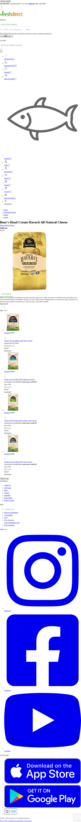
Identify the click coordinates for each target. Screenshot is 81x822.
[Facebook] (42, 688)
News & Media (9, 525)
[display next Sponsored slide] (4, 307)
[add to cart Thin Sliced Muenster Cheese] (5, 374)
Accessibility (8, 515)
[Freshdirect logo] (11, 15)
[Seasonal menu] (11, 204)
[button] (40, 262)
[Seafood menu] (10, 159)
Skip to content (5, 1)
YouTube (7, 751)
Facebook (7, 690)
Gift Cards (7, 488)
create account (15, 45)
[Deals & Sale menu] (14, 59)
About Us (7, 485)
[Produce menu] (10, 72)
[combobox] (14, 30)
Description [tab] (6, 294)
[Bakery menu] (10, 178)
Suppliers (7, 495)
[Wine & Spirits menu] (15, 198)
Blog (5, 490)
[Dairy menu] (9, 165)
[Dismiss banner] (1, 6)
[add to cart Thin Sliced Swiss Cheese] (5, 456)
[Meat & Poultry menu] (15, 79)
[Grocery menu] (10, 192)
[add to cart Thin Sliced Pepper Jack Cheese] (5, 415)
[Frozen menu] (10, 185)
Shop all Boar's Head (7, 225)
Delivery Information (11, 513)
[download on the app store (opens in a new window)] (42, 784)
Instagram (7, 611)
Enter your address (9, 24)
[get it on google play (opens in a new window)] (42, 807)
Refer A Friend (9, 500)
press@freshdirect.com (11, 523)
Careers (6, 493)
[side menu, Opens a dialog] (2, 9)
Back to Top (4, 478)
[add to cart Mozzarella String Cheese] (5, 335)
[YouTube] (42, 748)
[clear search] (27, 29)
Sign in (3, 45)
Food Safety (8, 498)
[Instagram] (42, 608)
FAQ (6, 518)
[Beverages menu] (12, 172)
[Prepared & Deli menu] (16, 66)
